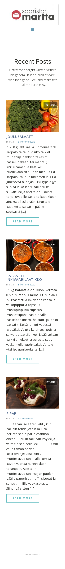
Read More (22, 221)
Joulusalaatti (20, 137)
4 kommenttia (25, 418)
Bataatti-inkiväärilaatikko (24, 277)
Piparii (12, 413)
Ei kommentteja (26, 141)
